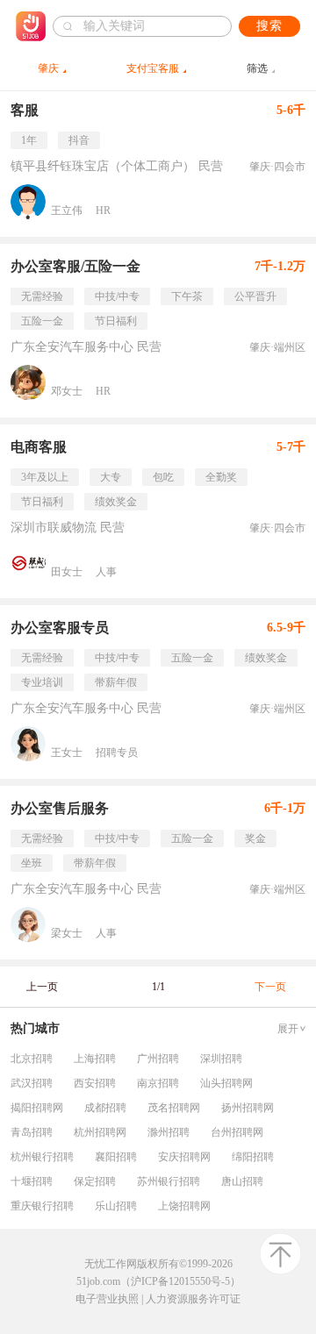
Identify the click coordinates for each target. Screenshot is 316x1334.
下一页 (270, 987)
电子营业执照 (107, 1299)
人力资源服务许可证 (193, 1299)
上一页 (42, 987)
